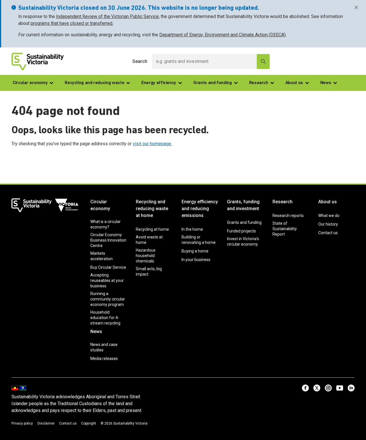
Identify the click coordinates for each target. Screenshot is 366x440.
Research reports (288, 215)
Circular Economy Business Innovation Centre (108, 240)
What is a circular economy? (105, 224)
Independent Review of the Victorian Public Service (107, 16)
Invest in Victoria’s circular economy (243, 241)
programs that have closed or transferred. (72, 23)
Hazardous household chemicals (146, 255)
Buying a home (195, 251)
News (325, 83)
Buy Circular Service (108, 267)
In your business (196, 259)
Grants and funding (212, 83)
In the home (192, 229)
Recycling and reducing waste (94, 83)
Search (139, 61)
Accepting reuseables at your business (107, 280)
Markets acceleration (101, 256)
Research (258, 83)
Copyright (88, 423)
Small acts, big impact (149, 271)
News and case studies (104, 347)
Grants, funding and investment (243, 205)
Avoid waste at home (149, 240)
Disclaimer (46, 423)
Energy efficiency (158, 83)
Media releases (104, 358)
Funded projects (241, 231)
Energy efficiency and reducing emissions (200, 208)
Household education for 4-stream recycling (105, 317)
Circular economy (30, 83)
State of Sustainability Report (284, 228)
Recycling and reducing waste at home (152, 208)
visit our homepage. (152, 143)
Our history (328, 224)
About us (294, 83)
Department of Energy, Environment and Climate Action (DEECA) (222, 34)
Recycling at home (152, 229)
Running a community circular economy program (107, 299)
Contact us (328, 232)
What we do (328, 215)
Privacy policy (22, 423)
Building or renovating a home (199, 240)
